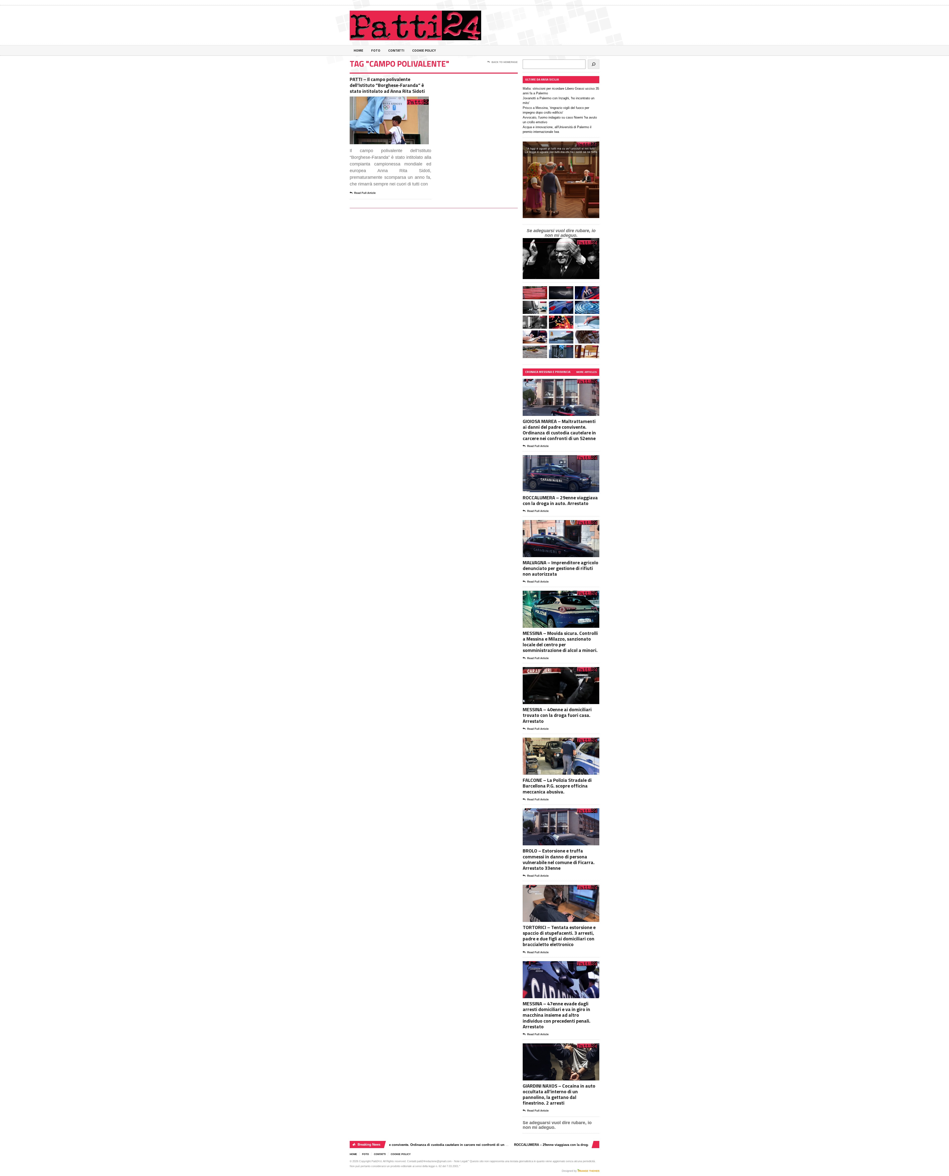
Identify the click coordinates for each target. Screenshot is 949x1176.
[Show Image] (383, 101)
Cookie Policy (424, 50)
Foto (375, 50)
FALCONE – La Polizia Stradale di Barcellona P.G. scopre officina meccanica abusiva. (557, 785)
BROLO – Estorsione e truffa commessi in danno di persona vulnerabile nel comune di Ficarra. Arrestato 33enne (559, 859)
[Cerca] (593, 64)
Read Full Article (365, 192)
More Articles (586, 372)
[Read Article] (395, 101)
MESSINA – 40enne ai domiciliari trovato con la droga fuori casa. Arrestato (557, 715)
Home (358, 50)
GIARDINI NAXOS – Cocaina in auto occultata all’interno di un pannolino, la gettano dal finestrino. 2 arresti (559, 1094)
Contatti (396, 50)
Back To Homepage (505, 62)
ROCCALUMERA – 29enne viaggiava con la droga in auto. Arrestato (560, 500)
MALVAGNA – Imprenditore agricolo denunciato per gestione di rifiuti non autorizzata (560, 568)
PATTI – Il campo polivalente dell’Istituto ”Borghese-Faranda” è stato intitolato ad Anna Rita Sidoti (387, 85)
